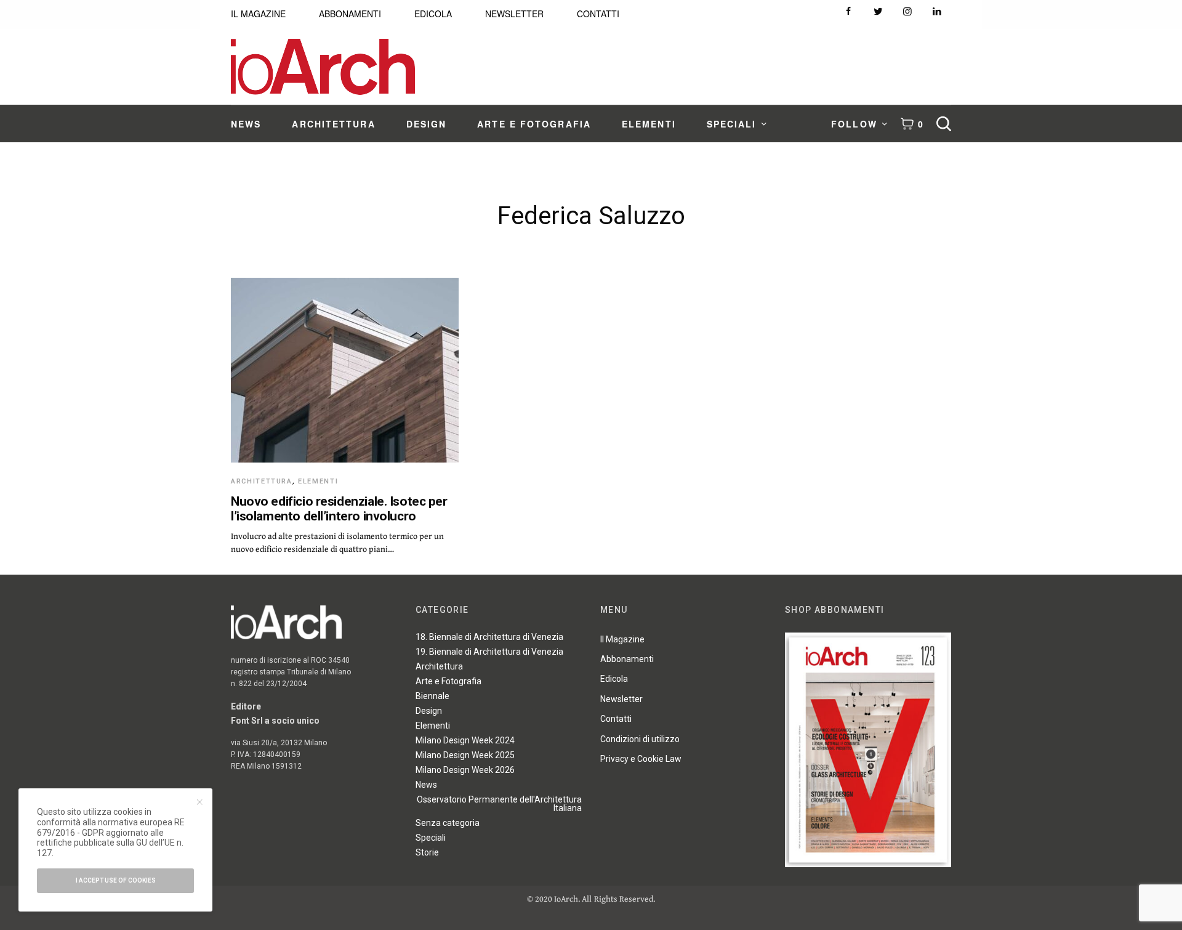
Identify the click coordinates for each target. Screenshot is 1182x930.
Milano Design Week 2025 (465, 755)
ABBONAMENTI (350, 13)
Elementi (318, 481)
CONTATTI (598, 13)
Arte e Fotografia (448, 681)
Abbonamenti (627, 659)
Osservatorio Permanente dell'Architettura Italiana (499, 803)
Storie (427, 852)
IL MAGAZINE (258, 13)
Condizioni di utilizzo (640, 739)
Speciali (431, 837)
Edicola (614, 679)
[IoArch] (323, 67)
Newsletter (621, 699)
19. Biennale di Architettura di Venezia (489, 651)
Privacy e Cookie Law (640, 759)
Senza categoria (448, 823)
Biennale (432, 696)
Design (429, 710)
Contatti (616, 719)
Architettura (261, 481)
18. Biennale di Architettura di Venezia (489, 637)
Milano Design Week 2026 (465, 770)
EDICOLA (433, 13)
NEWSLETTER (514, 13)
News (426, 784)
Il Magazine (622, 639)
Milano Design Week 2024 (465, 740)
